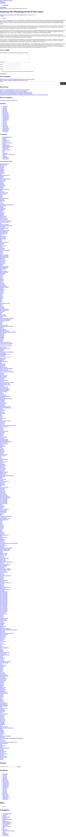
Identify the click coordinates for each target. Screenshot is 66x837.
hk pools (1, 573)
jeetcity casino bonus (4, 426)
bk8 (1, 515)
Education (5, 141)
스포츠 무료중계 (3, 713)
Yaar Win (2, 334)
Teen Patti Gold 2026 (4, 224)
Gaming (5, 8)
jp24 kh (1, 292)
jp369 (1, 297)
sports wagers (3, 745)
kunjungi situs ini (3, 285)
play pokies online (3, 454)
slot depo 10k (2, 185)
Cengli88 (2, 336)
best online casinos (4, 572)
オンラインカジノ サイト (6, 346)
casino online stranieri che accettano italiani (9, 543)
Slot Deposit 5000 (3, 703)
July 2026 (5, 107)
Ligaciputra (2, 590)
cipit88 (1, 462)
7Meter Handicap (3, 620)
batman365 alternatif (4, 675)
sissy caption (2, 557)
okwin (1, 251)
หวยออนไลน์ (3, 740)
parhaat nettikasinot (4, 705)
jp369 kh (2, 296)
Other (4, 150)
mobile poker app (3, 367)
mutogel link (2, 673)
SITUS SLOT (3, 455)
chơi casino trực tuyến (4, 222)
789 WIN (2, 280)
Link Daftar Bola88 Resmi (5, 661)
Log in (4, 806)
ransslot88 (2, 506)
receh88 (1, 290)
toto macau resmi (3, 554)
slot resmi (2, 700)
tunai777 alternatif (3, 443)
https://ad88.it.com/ (4, 231)
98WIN (1, 177)
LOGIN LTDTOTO (4, 487)
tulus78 (1, 668)
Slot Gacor (2, 586)
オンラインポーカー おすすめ (7, 371)
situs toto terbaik (3, 403)
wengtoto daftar (3, 479)
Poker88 (1, 526)
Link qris (2, 617)
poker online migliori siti (5, 389)
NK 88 (1, 253)
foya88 (1, 288)
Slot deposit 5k (3, 333)
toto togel (2, 166)
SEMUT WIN (3, 473)
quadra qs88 (2, 476)
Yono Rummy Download (5, 178)
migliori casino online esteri (5, 370)
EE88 (1, 536)
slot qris (1, 244)
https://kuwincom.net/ (4, 242)
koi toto (1, 640)
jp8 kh (1, 300)
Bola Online (2, 630)
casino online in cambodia (5, 569)
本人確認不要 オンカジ (5, 354)
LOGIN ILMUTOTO (4, 481)
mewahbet (2, 283)
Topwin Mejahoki (3, 436)
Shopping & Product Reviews (9, 154)
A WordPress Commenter (5, 100)
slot (0, 223)
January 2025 (5, 126)
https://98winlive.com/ (4, 330)
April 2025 (5, 124)
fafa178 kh (2, 184)
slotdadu (1, 669)
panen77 (1, 427)
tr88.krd (1, 279)
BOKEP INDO (3, 511)
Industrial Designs (6, 147)
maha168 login (3, 217)
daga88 (1, 294)
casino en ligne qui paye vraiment (7, 382)
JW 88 (1, 277)
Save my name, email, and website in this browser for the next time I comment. (18, 71)
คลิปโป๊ (1, 524)
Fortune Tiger (3, 446)
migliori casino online (4, 390)
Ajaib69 (1, 621)
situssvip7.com (3, 679)
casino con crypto (3, 375)
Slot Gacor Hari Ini (4, 387)
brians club (2, 291)
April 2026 (5, 110)
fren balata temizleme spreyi (5, 407)
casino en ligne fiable (4, 558)
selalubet (2, 732)
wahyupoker (2, 733)
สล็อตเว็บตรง (3, 236)
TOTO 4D (2, 672)
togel (1, 521)
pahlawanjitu (2, 581)
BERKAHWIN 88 (4, 472)
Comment (2, 62)
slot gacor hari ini (3, 674)
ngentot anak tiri (3, 665)
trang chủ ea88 (3, 205)
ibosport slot (2, 450)
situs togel (2, 717)
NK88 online (2, 273)
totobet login (2, 488)
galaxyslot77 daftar (4, 218)
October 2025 (5, 117)
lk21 (1, 362)
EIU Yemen (2, 542)
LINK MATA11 (3, 619)
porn (1, 305)
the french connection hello (5, 575)
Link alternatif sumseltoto (5, 406)
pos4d (1, 392)
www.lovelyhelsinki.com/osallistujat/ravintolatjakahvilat (11, 738)
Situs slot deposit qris (4, 535)
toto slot (1, 615)
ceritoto (1, 538)
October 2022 (5, 129)
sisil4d (1, 246)
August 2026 (5, 106)
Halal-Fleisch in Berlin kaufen (6, 561)
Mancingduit (2, 484)
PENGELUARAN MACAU (6, 441)
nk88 (1, 241)
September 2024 (6, 128)
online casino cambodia (5, 589)
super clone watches (4, 662)
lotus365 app (2, 559)
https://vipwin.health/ (4, 254)
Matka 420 (2, 452)
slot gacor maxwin (3, 757)
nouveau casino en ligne (5, 383)
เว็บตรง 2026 (3, 418)
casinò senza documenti (5, 320)
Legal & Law (5, 148)
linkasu (1, 529)
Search (1, 81)
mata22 (1, 698)
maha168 (2, 214)
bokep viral (2, 424)
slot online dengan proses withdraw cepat (8, 742)
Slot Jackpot (2, 248)
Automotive (5, 138)
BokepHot (2, 546)
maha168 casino (3, 216)
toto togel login (3, 751)
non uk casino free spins (5, 518)
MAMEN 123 (3, 474)
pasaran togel (2, 262)
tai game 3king (10, 20)
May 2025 (5, 123)
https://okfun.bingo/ (4, 267)
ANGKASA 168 (3, 613)
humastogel (2, 261)
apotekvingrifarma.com (4, 747)
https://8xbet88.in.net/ (4, 163)
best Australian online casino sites (7, 633)
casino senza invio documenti (6, 547)
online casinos (3, 560)
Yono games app (3, 193)
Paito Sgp (2, 614)
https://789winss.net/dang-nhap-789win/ (8, 332)
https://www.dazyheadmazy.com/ (6, 727)
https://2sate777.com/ (4, 442)
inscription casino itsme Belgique (6, 204)
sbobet (1, 649)
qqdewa (1, 646)
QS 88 (1, 281)
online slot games (3, 537)
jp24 (1, 295)
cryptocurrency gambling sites (6, 516)
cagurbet (1, 182)
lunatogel (2, 449)
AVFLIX (2, 528)
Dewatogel (2, 666)
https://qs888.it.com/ (4, 228)
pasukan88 (2, 169)
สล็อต (1, 458)
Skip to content (6, 0)
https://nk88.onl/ (3, 329)
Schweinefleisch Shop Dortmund (6, 351)
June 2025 (5, 122)
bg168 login (2, 658)
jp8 (0, 302)
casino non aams (3, 315)
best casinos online (4, 565)
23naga (1, 551)
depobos (1, 453)
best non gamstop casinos (5, 420)
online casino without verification (7, 475)
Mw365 (1, 304)
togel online (2, 226)
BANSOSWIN (3, 465)
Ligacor (1, 695)
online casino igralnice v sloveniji (7, 318)
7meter (1, 734)
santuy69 (2, 186)
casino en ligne (3, 347)
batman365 (2, 716)
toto (1, 486)
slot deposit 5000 (3, 391)
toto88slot (2, 337)
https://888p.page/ (3, 271)
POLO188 (2, 466)
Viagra (1, 416)
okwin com (2, 259)
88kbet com (2, 258)
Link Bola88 (2, 355)
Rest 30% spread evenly (5, 587)
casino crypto (2, 353)
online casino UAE (4, 325)
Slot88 (1, 317)
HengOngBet (2, 539)
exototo (1, 188)
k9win (1, 504)
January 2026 (5, 114)
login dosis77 (2, 719)
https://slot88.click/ (4, 459)
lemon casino (2, 181)
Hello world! (14, 100)
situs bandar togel (3, 753)
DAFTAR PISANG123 (5, 496)
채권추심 (2, 540)
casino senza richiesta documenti (6, 326)
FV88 (1, 194)
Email (1, 66)
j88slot (1, 508)
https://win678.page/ (4, 272)
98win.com (2, 173)
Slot (1, 313)
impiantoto (2, 731)
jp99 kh (1, 298)
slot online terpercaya (4, 310)
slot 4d (1, 520)
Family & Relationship (7, 142)
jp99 (1, 299)
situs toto (2, 750)
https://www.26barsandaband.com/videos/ (8, 629)
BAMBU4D (2, 724)
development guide (4, 580)
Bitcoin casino (3, 363)
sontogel (1, 480)
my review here (3, 395)
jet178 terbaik (3, 641)
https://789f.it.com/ (4, 232)
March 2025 (5, 125)
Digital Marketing (6, 140)
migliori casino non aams (5, 549)
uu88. (1, 190)
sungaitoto (2, 385)
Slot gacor (2, 563)
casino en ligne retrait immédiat (6, 343)
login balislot (2, 377)
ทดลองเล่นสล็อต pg (4, 647)
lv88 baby (2, 170)
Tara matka (2, 685)
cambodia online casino (5, 303)
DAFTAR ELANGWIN (5, 497)
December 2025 (6, 115)
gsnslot (1, 408)
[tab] (3, 3)
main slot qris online (4, 618)
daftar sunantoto (3, 566)
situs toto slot (2, 721)
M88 (1, 419)
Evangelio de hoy (3, 708)
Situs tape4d (2, 490)
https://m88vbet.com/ (4, 198)
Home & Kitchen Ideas (7, 146)
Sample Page (5, 5)
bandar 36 (2, 556)
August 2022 (5, 131)
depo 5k (1, 341)
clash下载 (2, 489)
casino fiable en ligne (4, 388)
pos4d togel (2, 493)
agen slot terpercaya (4, 743)
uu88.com (2, 171)
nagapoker (2, 660)
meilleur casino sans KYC (5, 384)
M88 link (2, 360)
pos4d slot (2, 651)
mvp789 (1, 321)
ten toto (1, 340)
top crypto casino (3, 510)
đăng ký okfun (3, 237)
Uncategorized (6, 158)
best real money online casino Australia (8, 425)
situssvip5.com (3, 680)
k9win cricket (3, 245)
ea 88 (1, 174)
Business (4, 139)
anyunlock (2, 404)
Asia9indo (2, 624)
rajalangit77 (2, 688)
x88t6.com (2, 210)
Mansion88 (2, 200)
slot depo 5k (2, 359)
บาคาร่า (2, 203)
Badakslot (2, 213)
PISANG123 (2, 467)
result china (2, 311)
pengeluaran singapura (4, 189)
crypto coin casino (3, 461)
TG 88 (1, 252)
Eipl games (2, 483)
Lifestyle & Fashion (7, 149)
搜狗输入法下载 (3, 553)
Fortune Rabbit (3, 492)
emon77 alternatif (3, 219)
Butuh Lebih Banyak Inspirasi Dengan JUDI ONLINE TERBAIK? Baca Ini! (16, 92)
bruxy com (2, 532)
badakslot (2, 183)
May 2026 (5, 109)
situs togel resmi (3, 636)
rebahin (1, 650)
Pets (3, 151)
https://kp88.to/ (3, 238)
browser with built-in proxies (6, 398)
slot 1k (1, 725)
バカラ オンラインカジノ (6, 344)
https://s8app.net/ (3, 233)
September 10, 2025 (8, 14)
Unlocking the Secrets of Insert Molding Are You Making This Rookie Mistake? (16, 93)
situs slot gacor (3, 179)
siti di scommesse (3, 376)
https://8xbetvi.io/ (3, 165)
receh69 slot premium (4, 287)
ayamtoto (2, 378)
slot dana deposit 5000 (4, 230)
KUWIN (2, 176)
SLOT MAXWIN (3, 495)
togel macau (2, 690)
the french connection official (6, 225)
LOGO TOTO (3, 512)
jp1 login (2, 659)
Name (1, 64)
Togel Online (2, 677)
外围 (1, 447)
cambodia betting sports (5, 654)
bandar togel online (4, 634)
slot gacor (2, 199)
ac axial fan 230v (3, 517)
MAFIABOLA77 (3, 692)
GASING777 (3, 469)
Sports (4, 155)
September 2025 (6, 118)
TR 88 (1, 275)
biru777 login (2, 635)
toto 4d (1, 657)
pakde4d (1, 327)
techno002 (2, 249)
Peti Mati (2, 730)
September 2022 (6, 130)
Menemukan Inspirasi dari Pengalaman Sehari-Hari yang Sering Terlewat (15, 89)
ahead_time (21, 14)
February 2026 (6, 113)
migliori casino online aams (5, 319)
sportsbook (2, 533)
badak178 (2, 644)
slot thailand (2, 622)
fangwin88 (2, 464)
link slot (1, 701)
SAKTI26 (2, 715)
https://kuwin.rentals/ (4, 256)
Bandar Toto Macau (4, 693)
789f (1, 239)
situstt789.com (3, 687)
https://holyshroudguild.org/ (5, 735)
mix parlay (2, 438)
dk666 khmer (2, 588)
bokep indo (2, 335)
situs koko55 (2, 632)
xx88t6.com (2, 209)
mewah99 (2, 306)
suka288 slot (2, 397)
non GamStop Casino (4, 309)
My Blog (2, 8)
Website (1, 69)
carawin (1, 667)
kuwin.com (2, 274)
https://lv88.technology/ (5, 175)
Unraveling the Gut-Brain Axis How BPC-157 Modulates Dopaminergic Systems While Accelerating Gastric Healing (24, 94)
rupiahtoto (2, 709)
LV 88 (1, 276)
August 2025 (5, 120)
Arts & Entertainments (7, 137)
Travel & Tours (6, 157)
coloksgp (2, 229)
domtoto (1, 579)
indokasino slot (3, 626)
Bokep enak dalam (4, 361)
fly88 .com (2, 433)
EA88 (1, 197)
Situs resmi (2, 574)
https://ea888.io (3, 268)
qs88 (1, 322)
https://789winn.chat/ (4, 257)
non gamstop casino (4, 192)
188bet (1, 746)
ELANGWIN (3, 468)
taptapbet (2, 264)
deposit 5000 (2, 405)
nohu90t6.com (3, 208)
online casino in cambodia (5, 568)
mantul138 (2, 373)
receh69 (1, 168)
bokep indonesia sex (4, 519)
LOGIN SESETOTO (4, 509)
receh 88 (1, 682)
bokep (1, 211)
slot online (2, 243)
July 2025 (5, 121)
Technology (5, 156)
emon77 (1, 206)
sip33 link (2, 393)
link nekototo (2, 314)
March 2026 (5, 112)
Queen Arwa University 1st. (5, 582)
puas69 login (2, 284)
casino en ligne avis (4, 369)
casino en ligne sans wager (5, 342)
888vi (1, 269)
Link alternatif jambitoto (5, 396)
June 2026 (5, 108)
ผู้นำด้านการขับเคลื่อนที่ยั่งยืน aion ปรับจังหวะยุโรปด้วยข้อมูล (13, 91)
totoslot (1, 552)
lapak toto (2, 525)
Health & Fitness (6, 145)
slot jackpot (2, 212)
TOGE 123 (2, 470)
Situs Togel (2, 718)
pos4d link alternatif (4, 431)
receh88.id (2, 167)
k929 (1, 707)
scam (1, 664)
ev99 (1, 234)
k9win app (2, 505)
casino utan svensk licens (5, 564)
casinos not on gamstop (4, 250)
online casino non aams (4, 652)
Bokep (1, 415)
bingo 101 (2, 191)
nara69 (1, 312)
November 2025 (6, 116)
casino (1, 201)
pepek (1, 744)
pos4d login (2, 399)
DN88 (1, 196)
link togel (2, 739)
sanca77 (1, 435)
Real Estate (5, 153)
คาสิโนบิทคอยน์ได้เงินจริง (6, 220)
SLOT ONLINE (3, 494)
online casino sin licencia (5, 348)
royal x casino (3, 702)
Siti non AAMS (3, 653)
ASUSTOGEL (3, 689)
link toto (1, 513)
